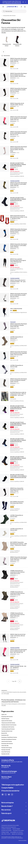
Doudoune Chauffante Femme (9, 737)
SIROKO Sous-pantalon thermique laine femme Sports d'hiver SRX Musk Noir (18, 260)
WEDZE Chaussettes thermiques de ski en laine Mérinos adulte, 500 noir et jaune (18, 90)
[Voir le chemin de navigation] (2, 15)
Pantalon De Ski (5, 753)
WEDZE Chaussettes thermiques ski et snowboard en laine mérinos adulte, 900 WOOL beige (18, 149)
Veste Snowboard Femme (8, 729)
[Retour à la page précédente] (8, 681)
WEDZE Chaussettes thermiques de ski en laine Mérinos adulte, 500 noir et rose (18, 133)
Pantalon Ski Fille (5, 749)
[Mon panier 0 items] (25, 6)
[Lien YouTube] (9, 794)
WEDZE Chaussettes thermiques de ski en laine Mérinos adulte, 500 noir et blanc (18, 295)
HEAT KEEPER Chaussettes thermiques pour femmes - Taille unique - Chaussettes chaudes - (18, 544)
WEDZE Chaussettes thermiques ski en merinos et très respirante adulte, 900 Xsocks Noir (18, 353)
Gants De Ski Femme (6, 720)
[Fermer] (25, 2)
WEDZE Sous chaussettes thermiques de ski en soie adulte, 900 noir (17, 490)
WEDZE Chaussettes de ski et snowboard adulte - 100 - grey (18, 280)
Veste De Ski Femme (6, 741)
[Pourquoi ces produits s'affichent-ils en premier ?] (2, 55)
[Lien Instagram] (12, 794)
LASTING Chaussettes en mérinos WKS (16, 516)
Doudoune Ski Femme (7, 716)
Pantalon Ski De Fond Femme (8, 724)
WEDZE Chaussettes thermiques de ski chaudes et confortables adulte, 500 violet (18, 558)
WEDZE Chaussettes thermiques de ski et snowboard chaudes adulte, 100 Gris (18, 380)
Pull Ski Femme (5, 718)
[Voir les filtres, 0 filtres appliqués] (3, 51)
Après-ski (3, 714)
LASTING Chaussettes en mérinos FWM (16, 366)
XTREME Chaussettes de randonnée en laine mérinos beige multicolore (17, 614)
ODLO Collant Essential (16, 308)
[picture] (4, 62)
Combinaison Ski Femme (7, 727)
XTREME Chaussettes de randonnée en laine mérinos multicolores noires (17, 572)
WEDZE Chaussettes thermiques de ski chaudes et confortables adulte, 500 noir (18, 60)
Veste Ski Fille (4, 745)
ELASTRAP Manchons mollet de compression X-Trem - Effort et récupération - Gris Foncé (18, 394)
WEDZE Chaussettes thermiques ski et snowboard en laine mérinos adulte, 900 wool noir (18, 75)
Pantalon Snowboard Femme (8, 739)
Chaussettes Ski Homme (17, 45)
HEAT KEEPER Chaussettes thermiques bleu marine (17, 502)
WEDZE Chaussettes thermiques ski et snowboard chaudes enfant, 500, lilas (18, 325)
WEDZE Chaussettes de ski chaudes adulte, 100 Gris (17, 104)
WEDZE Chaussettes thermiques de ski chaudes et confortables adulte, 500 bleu (18, 245)
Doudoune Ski (5, 735)
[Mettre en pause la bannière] (23, 2)
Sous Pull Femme (5, 751)
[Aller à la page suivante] (19, 681)
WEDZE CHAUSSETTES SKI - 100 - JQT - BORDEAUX (18, 667)
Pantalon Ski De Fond (6, 731)
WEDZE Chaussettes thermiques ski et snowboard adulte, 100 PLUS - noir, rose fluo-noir (18, 651)
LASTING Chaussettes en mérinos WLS (16, 337)
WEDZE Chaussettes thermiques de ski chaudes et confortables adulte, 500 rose (18, 118)
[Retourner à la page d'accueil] (12, 7)
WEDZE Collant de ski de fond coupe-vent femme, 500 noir (18, 635)
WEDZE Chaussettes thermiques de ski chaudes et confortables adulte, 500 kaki (18, 184)
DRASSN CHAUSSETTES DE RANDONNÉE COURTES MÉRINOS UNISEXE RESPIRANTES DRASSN (18, 476)
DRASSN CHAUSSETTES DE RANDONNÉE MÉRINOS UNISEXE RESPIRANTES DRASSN (18, 164)
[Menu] (3, 6)
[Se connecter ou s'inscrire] (21, 6)
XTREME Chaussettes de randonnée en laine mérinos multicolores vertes (17, 593)
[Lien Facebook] (2, 794)
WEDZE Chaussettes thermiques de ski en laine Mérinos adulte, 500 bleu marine (18, 231)
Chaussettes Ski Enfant (6, 45)
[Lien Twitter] (6, 794)
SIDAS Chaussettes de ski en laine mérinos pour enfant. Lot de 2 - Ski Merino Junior (18, 217)
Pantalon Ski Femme (6, 747)
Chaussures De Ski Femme (8, 722)
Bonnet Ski (4, 733)
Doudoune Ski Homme (7, 743)
